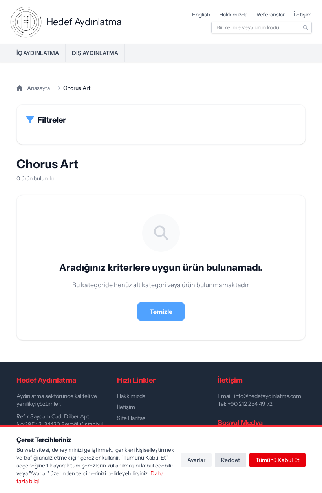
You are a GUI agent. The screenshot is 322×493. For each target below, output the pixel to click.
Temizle (161, 311)
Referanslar (270, 14)
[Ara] (305, 27)
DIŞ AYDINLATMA (95, 53)
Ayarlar (196, 460)
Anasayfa (38, 88)
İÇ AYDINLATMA (37, 53)
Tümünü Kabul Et (277, 460)
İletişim (303, 14)
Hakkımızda (233, 14)
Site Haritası (131, 418)
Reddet (230, 460)
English (201, 14)
